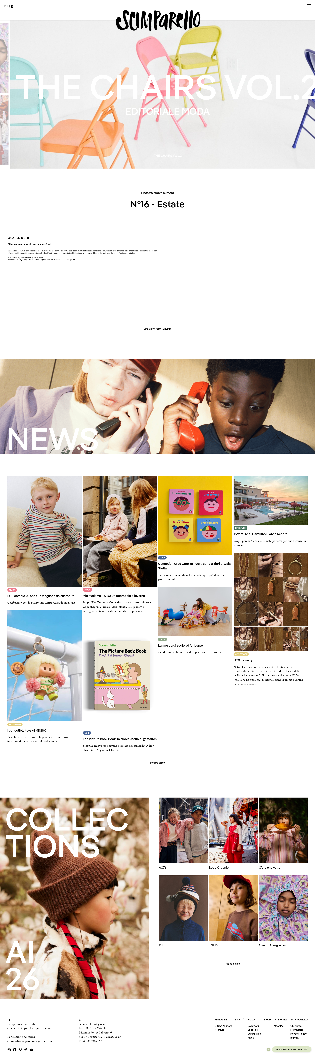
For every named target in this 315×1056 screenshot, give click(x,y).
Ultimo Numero (223, 1025)
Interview (280, 1019)
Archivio (219, 1029)
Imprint (294, 1037)
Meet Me (279, 1025)
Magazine (221, 1019)
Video (250, 1037)
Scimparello (299, 1019)
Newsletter (296, 1029)
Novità (239, 1019)
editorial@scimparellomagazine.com (29, 1041)
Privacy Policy (298, 1033)
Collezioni (253, 1025)
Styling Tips (254, 1033)
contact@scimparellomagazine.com (29, 1028)
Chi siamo (296, 1025)
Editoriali (252, 1029)
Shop (267, 1019)
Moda (251, 1019)
